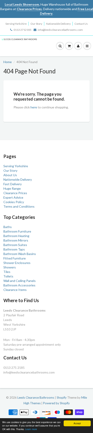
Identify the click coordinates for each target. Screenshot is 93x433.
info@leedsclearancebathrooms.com (60, 29)
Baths (7, 227)
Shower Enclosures (16, 263)
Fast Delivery (12, 184)
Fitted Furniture (14, 258)
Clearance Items (15, 290)
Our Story (36, 23)
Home (7, 62)
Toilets (8, 276)
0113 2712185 (22, 29)
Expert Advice (13, 197)
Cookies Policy (13, 202)
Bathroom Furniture (17, 231)
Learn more (31, 429)
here (33, 107)
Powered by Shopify (56, 403)
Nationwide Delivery (58, 23)
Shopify (62, 397)
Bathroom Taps (14, 249)
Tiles (6, 272)
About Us (10, 175)
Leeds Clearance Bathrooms (35, 397)
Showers (9, 267)
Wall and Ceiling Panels (19, 281)
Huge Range (12, 188)
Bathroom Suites (15, 245)
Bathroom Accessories (19, 285)
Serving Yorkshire (16, 23)
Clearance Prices (15, 193)
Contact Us (81, 23)
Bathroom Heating (16, 236)
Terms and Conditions (19, 206)
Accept (77, 423)
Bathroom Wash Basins (19, 254)
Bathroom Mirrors (15, 240)
